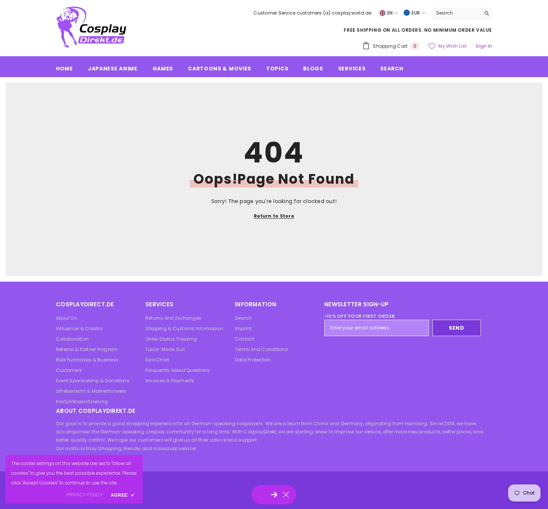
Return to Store (274, 216)
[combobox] (456, 13)
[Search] (462, 13)
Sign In (484, 46)
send (456, 328)
